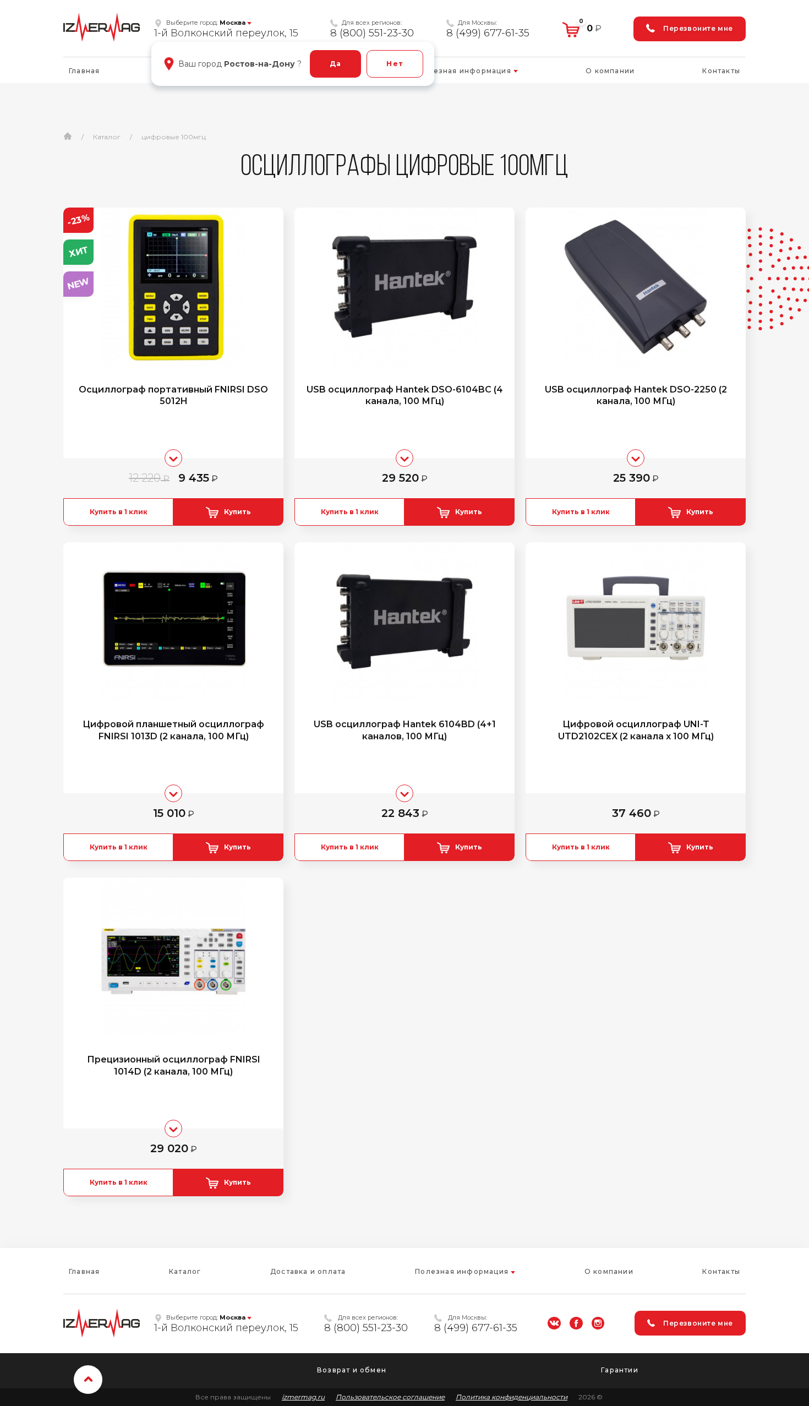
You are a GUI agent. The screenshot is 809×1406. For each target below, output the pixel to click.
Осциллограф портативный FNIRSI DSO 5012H (173, 395)
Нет (394, 63)
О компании (610, 71)
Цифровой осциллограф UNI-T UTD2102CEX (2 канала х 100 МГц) (636, 730)
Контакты (721, 71)
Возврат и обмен (351, 1370)
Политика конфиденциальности (511, 1397)
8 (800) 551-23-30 (372, 33)
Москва (232, 22)
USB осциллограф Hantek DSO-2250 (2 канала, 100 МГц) (636, 395)
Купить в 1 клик (118, 512)
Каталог (185, 1271)
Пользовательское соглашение (390, 1397)
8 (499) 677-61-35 (487, 33)
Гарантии (619, 1370)
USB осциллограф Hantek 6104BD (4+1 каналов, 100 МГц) (405, 730)
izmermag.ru (303, 1397)
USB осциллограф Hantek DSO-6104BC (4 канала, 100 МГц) (405, 395)
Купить (237, 512)
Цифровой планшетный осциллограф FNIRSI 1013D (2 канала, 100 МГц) (173, 730)
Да (335, 63)
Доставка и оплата (308, 1271)
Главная (84, 71)
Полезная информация (465, 71)
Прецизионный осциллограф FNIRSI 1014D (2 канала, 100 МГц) (173, 1065)
